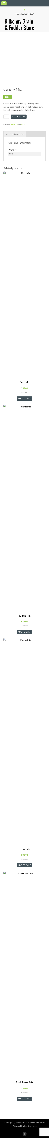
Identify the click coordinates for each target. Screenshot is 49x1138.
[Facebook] (24, 9)
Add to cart (18, 116)
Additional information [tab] (15, 134)
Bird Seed (14, 124)
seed (23, 124)
